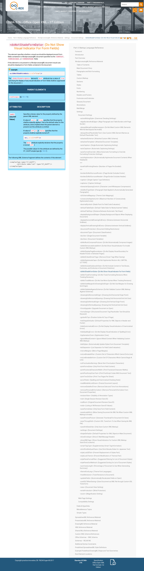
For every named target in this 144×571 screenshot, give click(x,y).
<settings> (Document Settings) (91, 430)
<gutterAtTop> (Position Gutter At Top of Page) (97, 317)
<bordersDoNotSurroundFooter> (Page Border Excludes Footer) (102, 173)
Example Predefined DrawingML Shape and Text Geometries (96, 551)
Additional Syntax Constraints (85, 544)
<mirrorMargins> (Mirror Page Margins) (94, 351)
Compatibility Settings (86, 502)
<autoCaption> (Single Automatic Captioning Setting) (99, 145)
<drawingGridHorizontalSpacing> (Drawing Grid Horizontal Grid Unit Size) (105, 298)
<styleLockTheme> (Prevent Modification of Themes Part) (100, 456)
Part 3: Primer (74, 7)
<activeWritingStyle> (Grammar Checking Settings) (98, 118)
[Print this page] (128, 38)
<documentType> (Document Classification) (95, 232)
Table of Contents (83, 65)
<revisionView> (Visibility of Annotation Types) (96, 395)
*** (81, 163)
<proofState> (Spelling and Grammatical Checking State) (100, 380)
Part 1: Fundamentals (95, 2)
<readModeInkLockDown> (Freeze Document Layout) (99, 383)
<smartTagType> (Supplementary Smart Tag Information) (100, 446)
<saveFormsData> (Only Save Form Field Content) (97, 409)
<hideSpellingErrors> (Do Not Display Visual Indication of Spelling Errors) (105, 332)
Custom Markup (82, 78)
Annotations (81, 105)
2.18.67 (43, 151)
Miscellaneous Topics (84, 509)
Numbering (81, 91)
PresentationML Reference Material (88, 520)
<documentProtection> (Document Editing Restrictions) (99, 229)
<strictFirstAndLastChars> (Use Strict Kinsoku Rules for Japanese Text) (105, 449)
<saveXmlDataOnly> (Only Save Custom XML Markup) (99, 427)
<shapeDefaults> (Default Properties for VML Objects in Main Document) (106, 433)
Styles (79, 85)
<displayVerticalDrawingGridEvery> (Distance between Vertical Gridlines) (105, 226)
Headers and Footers (84, 95)
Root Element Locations (83, 554)
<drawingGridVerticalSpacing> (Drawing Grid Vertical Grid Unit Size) (103, 305)
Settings (67, 38)
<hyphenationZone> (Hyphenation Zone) (94, 335)
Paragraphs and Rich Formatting (88, 71)
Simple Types (81, 513)
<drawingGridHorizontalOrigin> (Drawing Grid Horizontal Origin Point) (104, 295)
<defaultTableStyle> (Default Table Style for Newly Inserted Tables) (104, 208)
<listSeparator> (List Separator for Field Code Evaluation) (100, 347)
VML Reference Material (83, 527)
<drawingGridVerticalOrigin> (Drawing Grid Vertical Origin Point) (102, 302)
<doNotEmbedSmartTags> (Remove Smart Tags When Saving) (102, 257)
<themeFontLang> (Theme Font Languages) (95, 471)
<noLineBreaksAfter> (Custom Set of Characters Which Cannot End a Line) (106, 354)
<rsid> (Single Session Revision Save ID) (94, 399)
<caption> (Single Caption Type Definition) (95, 180)
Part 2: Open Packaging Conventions (52, 7)
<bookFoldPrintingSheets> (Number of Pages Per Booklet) (100, 166)
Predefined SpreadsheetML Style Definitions (91, 547)
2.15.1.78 (24, 97)
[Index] (140, 11)
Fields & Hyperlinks (83, 506)
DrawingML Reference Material (86, 524)
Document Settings (77, 38)
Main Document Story (84, 68)
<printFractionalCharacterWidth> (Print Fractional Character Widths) (104, 370)
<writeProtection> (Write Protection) (93, 490)
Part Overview (80, 58)
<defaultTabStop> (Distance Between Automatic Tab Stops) (101, 211)
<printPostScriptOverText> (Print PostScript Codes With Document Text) (105, 373)
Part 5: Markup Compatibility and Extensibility (73, 11)
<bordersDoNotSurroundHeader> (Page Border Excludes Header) (103, 176)
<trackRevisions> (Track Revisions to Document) (97, 475)
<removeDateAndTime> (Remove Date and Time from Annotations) (104, 386)
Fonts (79, 88)
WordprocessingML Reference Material (50, 38)
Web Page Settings (85, 498)
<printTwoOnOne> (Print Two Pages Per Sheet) (97, 376)
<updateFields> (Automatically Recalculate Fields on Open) (101, 478)
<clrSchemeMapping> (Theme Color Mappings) (97, 195)
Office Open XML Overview (74, 2)
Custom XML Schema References (87, 534)
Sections (80, 81)
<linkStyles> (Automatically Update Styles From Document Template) (104, 344)
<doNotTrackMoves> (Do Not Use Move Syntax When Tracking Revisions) (105, 280)
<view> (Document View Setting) (91, 487)
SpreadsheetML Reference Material (88, 517)
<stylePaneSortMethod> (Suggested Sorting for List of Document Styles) (106, 462)
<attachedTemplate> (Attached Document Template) (99, 142)
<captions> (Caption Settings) (90, 183)
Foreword (78, 51)
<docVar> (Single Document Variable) (93, 236)
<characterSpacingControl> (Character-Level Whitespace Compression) (105, 186)
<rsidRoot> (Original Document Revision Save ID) (97, 402)
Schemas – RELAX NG (83, 541)
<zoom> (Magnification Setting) (91, 494)
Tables (79, 75)
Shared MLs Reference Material (86, 531)
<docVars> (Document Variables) (91, 239)
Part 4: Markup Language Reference (96, 7)
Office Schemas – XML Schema (86, 537)
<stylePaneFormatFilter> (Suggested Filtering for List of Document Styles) (106, 459)
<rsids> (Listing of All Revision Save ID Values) (96, 405)
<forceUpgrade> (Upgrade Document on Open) (96, 308)
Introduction (53, 2)
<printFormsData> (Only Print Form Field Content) (97, 366)
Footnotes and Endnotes (85, 98)
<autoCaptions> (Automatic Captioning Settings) (97, 148)
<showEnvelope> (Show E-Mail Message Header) (97, 437)
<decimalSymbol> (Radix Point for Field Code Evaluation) (100, 204)
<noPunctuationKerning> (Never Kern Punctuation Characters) (102, 363)
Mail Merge (81, 108)
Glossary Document (84, 102)
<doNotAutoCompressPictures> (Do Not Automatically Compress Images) (106, 242)
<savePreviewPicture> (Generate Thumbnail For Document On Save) (104, 418)
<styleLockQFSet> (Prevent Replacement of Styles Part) (100, 452)
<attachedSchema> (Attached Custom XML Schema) (99, 138)
